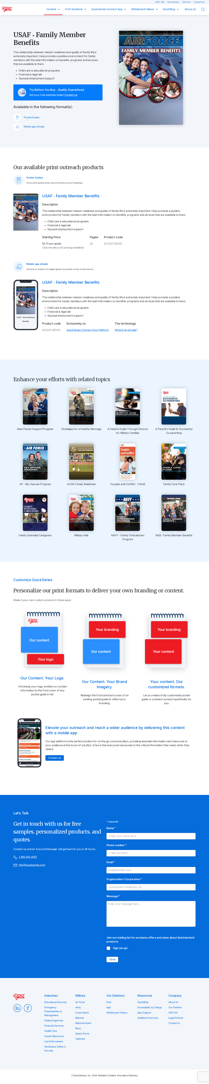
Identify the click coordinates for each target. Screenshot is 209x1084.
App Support (144, 1012)
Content (52, 9)
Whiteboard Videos (143, 9)
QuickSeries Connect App (107, 9)
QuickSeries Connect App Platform (88, 330)
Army (78, 1007)
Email (110, 862)
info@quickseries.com (32, 865)
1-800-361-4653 (28, 857)
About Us (190, 9)
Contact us (70, 95)
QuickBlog (169, 9)
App (108, 1007)
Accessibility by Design (149, 1007)
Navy (78, 1028)
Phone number (116, 845)
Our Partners (173, 2)
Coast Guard (82, 1012)
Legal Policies (176, 1018)
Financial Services (54, 1025)
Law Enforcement (53, 1041)
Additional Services (147, 1018)
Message (113, 896)
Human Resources (54, 1036)
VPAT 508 (160, 2)
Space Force (82, 1033)
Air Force (80, 1002)
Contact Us (199, 2)
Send (112, 959)
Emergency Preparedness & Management (53, 1011)
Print (108, 1002)
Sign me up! (120, 948)
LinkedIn (17, 1008)
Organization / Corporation (124, 879)
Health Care (50, 1031)
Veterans (80, 1039)
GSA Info (186, 2)
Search (205, 9)
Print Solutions (74, 9)
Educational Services (55, 1002)
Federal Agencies (53, 1020)
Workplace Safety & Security (55, 1048)
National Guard (83, 1023)
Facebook (28, 1008)
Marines (79, 1018)
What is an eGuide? (126, 330)
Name (110, 828)
